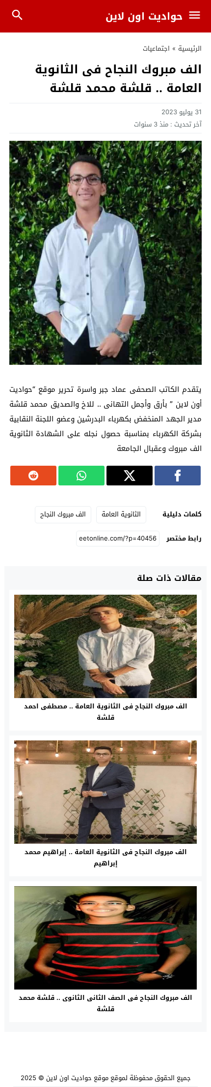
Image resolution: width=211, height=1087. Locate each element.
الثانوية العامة (121, 514)
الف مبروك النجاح (63, 514)
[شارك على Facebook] (177, 475)
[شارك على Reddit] (33, 475)
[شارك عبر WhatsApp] (81, 475)
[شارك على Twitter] (129, 475)
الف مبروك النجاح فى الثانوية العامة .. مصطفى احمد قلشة (105, 712)
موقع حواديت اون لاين (77, 1078)
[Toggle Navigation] (197, 16)
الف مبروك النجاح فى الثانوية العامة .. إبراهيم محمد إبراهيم (106, 857)
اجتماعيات (156, 48)
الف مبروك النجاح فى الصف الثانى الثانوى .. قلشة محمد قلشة (105, 1003)
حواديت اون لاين (144, 16)
